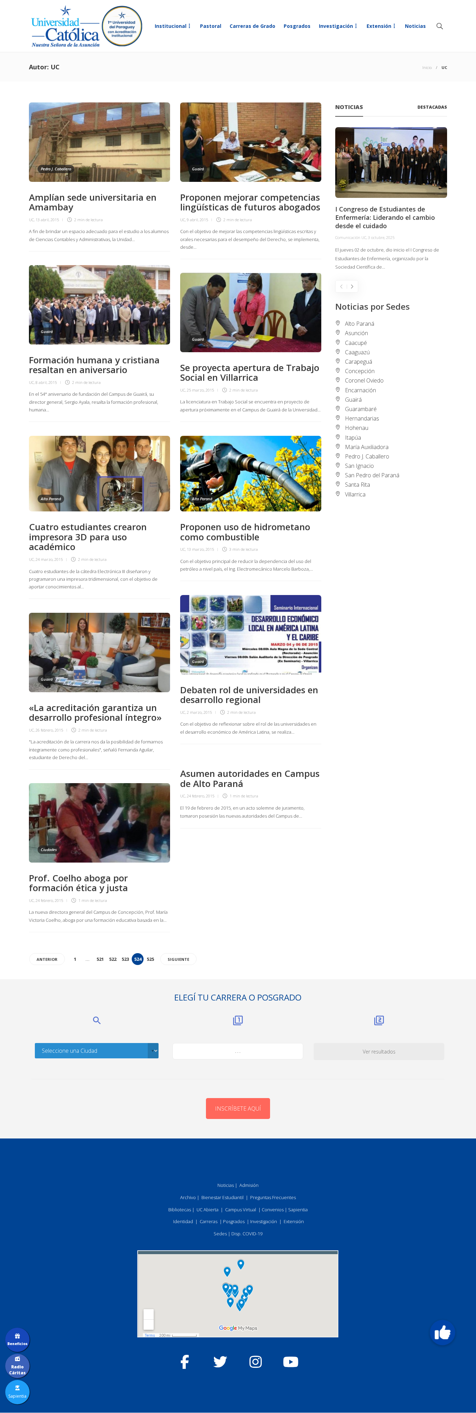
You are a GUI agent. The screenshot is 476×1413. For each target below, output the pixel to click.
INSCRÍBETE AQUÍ (238, 1108)
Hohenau (356, 428)
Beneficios (17, 1343)
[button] (442, 1332)
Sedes (220, 1233)
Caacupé (356, 343)
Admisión (249, 1185)
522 (112, 959)
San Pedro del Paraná (372, 475)
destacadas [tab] (432, 107)
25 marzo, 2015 (200, 390)
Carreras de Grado (252, 26)
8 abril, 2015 (46, 382)
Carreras (208, 1221)
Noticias (415, 26)
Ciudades (49, 849)
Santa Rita (357, 484)
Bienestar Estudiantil (222, 1197)
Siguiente (178, 959)
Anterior (47, 959)
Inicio (427, 67)
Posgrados (297, 26)
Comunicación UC (350, 237)
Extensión (379, 26)
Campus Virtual (240, 1209)
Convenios (273, 1209)
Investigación (336, 26)
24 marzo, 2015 (49, 559)
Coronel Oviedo (364, 380)
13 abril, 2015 (47, 219)
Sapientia (298, 1209)
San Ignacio (359, 466)
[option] (391, 199)
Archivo (188, 1197)
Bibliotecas (179, 1209)
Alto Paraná (51, 498)
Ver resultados (379, 1051)
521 (100, 959)
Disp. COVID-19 (246, 1233)
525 (150, 959)
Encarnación (360, 390)
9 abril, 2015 (197, 219)
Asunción (356, 333)
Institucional (170, 26)
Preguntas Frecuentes (273, 1197)
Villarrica (355, 494)
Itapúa (353, 437)
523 (125, 959)
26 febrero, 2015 (49, 730)
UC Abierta (207, 1209)
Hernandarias (362, 418)
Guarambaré (361, 409)
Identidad (183, 1221)
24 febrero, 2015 (200, 795)
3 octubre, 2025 (381, 237)
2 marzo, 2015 (199, 712)
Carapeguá (358, 361)
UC (31, 219)
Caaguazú (357, 352)
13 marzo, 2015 (200, 549)
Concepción (360, 371)
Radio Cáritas (17, 1370)
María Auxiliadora (367, 447)
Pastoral (210, 26)
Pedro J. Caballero (56, 168)
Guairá (198, 168)
